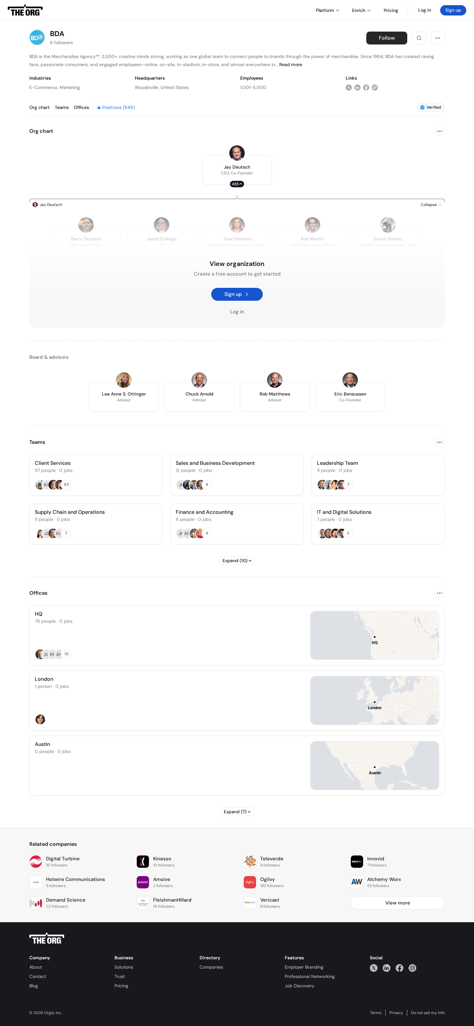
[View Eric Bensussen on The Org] (350, 380)
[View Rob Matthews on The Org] (275, 380)
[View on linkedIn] (357, 87)
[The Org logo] (46, 938)
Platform (325, 10)
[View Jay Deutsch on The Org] (237, 153)
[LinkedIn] (386, 968)
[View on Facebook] (366, 87)
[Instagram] (412, 968)
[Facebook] (399, 968)
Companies (211, 967)
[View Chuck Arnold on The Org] (199, 380)
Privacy (396, 1012)
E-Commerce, (43, 87)
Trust (119, 976)
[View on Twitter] (349, 87)
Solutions (123, 967)
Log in (424, 10)
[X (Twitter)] (374, 968)
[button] (237, 170)
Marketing (70, 87)
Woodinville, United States (162, 87)
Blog (33, 986)
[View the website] (375, 87)
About (35, 967)
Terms (375, 1012)
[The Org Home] (25, 10)
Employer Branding (304, 967)
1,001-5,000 (253, 87)
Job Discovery (299, 986)
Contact (37, 976)
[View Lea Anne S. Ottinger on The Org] (124, 380)
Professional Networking (310, 976)
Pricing (121, 986)
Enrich (358, 10)
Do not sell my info (428, 1012)
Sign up (453, 10)
